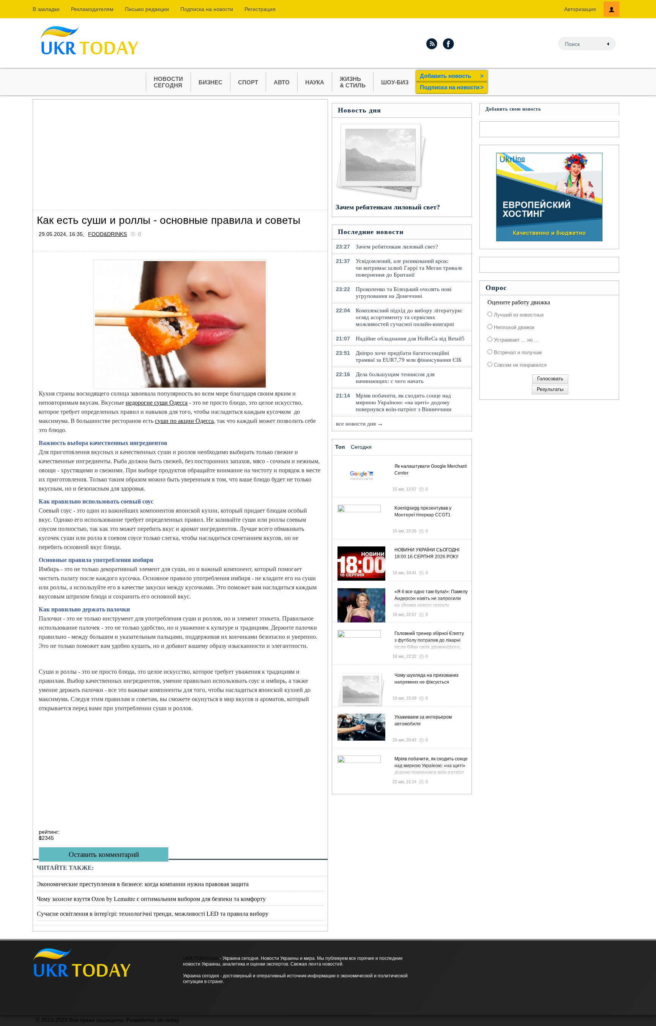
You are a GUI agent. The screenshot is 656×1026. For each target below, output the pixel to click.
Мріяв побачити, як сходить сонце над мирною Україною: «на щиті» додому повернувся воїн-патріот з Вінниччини (403, 402)
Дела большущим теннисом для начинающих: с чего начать (395, 377)
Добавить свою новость (513, 109)
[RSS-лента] (431, 43)
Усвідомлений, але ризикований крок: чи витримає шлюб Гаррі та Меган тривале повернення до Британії (409, 268)
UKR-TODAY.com (201, 958)
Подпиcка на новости (206, 9)
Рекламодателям (92, 9)
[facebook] (448, 43)
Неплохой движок (513, 327)
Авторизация (580, 9)
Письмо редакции (147, 9)
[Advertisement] (180, 153)
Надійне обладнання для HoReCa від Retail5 (410, 339)
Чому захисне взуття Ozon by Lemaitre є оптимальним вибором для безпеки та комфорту (151, 898)
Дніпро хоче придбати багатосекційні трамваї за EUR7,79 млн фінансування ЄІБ (409, 356)
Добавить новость (452, 76)
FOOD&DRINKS (107, 234)
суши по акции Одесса (184, 421)
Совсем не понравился (519, 365)
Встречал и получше (517, 352)
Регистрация (260, 9)
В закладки (46, 9)
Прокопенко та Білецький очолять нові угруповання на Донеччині (403, 292)
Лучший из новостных (518, 315)
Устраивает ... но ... (515, 340)
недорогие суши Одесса (157, 402)
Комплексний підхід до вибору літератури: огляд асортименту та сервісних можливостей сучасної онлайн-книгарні (409, 317)
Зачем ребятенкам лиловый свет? (388, 207)
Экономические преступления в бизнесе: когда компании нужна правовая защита (143, 884)
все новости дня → (359, 424)
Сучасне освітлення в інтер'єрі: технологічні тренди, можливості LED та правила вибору (152, 913)
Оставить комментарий (104, 854)
